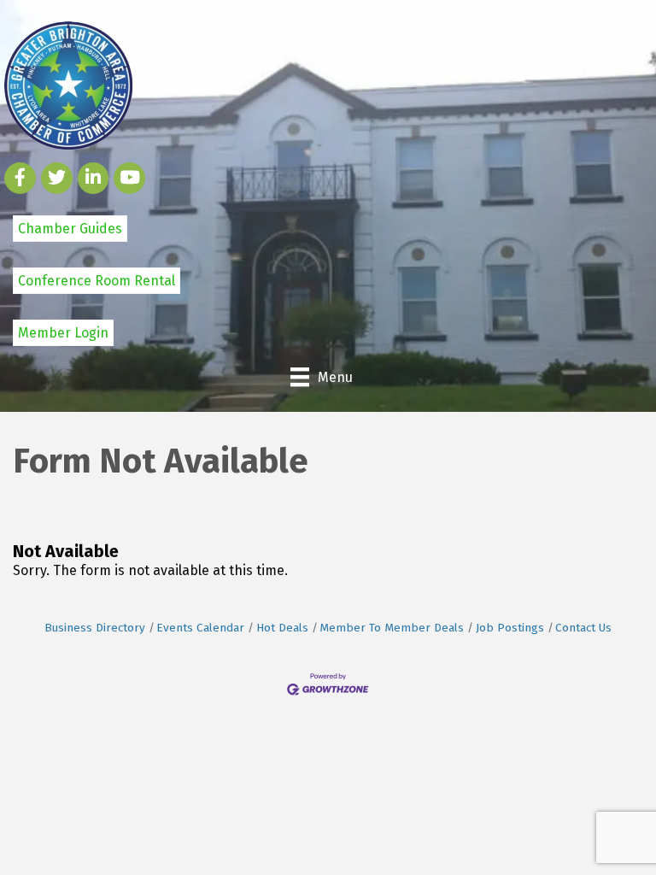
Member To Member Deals (391, 627)
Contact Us (583, 627)
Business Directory (94, 627)
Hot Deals (282, 627)
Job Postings (510, 627)
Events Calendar (200, 627)
